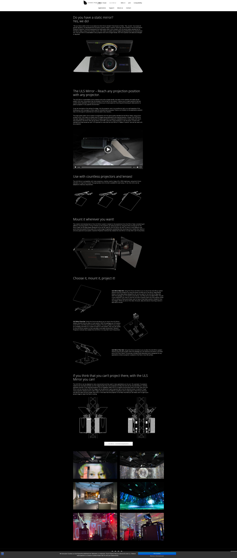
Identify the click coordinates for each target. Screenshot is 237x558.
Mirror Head (102, 3)
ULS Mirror (112, 3)
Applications (102, 8)
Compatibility (138, 3)
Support (111, 8)
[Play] (75, 167)
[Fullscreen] (140, 167)
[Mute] (137, 167)
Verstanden (157, 553)
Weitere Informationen (157, 556)
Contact (128, 8)
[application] (108, 149)
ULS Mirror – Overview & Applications (118, 444)
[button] (108, 149)
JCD (129, 3)
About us (120, 8)
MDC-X (123, 3)
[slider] (107, 167)
